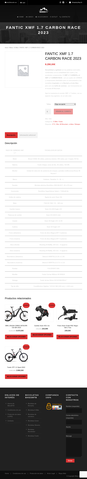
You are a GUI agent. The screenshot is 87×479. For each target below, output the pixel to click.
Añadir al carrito (63, 111)
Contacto (66, 17)
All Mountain (64, 124)
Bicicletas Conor (33, 421)
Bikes (31, 17)
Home (21, 17)
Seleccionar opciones (16, 337)
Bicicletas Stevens (34, 425)
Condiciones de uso (14, 410)
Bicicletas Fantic (33, 436)
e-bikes (71, 124)
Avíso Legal (51, 473)
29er (57, 124)
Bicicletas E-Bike (33, 410)
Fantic (61, 121)
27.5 (53, 124)
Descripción (11, 135)
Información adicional (28, 135)
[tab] (11, 135)
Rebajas (77, 124)
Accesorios (43, 17)
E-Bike (16, 47)
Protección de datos (36, 473)
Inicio (6, 47)
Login (23, 2)
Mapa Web (62, 473)
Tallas (49, 104)
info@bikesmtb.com (11, 2)
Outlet (55, 17)
